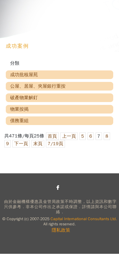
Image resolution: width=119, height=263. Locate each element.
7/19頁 (55, 144)
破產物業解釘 (24, 98)
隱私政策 (61, 230)
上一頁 (69, 136)
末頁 (37, 144)
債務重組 (19, 121)
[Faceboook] (57, 187)
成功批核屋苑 (24, 75)
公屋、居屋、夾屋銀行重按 (38, 86)
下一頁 (21, 144)
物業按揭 (19, 109)
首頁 (52, 136)
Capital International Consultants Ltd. (84, 218)
